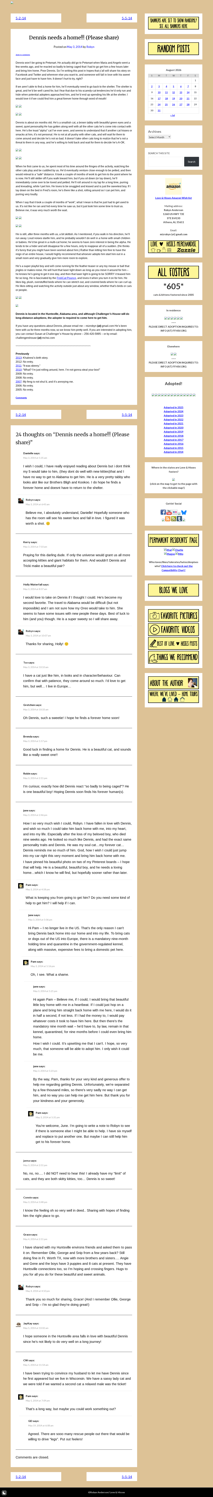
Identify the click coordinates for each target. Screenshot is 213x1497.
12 (173, 92)
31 (159, 110)
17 (159, 98)
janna (26, 1160)
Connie (27, 1197)
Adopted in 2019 (173, 431)
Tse (25, 662)
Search (191, 161)
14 (188, 92)
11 (166, 92)
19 (173, 98)
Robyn (90, 47)
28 (188, 104)
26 (173, 104)
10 (159, 92)
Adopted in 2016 (173, 443)
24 (159, 104)
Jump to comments (23, 55)
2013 (19, 357)
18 (166, 98)
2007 (19, 381)
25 (166, 104)
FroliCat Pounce (66, 278)
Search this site (159, 153)
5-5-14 (127, 18)
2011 (18, 365)
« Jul (172, 115)
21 (188, 98)
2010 (19, 369)
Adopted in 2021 (173, 423)
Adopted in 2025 (173, 407)
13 (181, 92)
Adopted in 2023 (173, 415)
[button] (4, 1492)
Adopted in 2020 (173, 427)
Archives (154, 131)
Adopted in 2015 (173, 447)
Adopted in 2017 (173, 439)
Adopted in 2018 (173, 435)
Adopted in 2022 (173, 419)
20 (181, 98)
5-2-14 (21, 18)
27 (181, 104)
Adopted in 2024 (173, 411)
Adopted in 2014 (173, 451)
